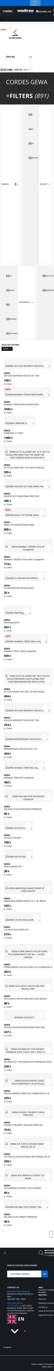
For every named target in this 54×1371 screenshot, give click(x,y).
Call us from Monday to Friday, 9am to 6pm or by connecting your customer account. (20, 1309)
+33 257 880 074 (14, 1305)
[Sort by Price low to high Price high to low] (20, 56)
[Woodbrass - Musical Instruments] (25, 11)
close (2, 20)
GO (44, 1274)
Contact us (44, 1290)
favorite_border (46, 364)
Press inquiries (21, 1313)
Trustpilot (7, 1347)
